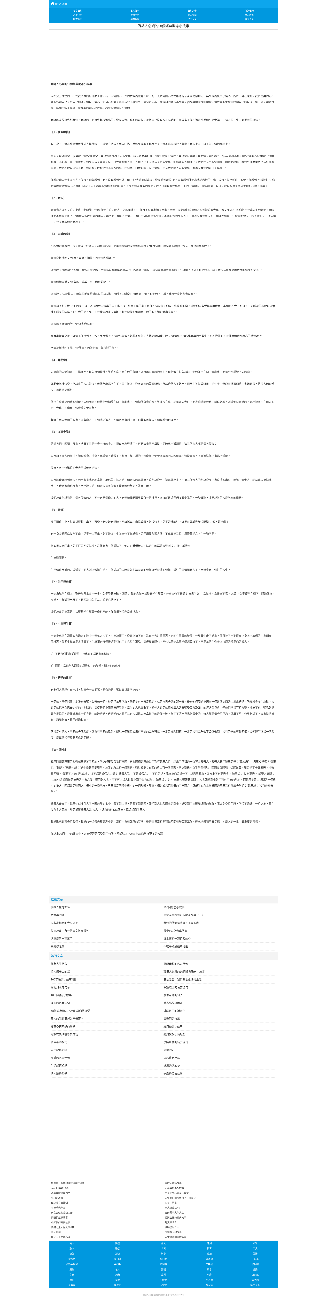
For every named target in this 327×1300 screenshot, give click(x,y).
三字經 (209, 1264)
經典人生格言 (59, 963)
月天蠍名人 (171, 1222)
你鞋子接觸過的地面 (176, 946)
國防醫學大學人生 (174, 1212)
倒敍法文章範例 (59, 1202)
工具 (255, 1248)
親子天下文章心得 (60, 1237)
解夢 (163, 1253)
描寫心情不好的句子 (63, 1026)
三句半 (255, 1259)
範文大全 (255, 1285)
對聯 (71, 1269)
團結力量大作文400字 (62, 1227)
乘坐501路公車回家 (175, 930)
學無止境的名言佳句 (176, 1042)
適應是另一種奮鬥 (62, 938)
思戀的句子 (170, 1050)
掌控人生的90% (60, 907)
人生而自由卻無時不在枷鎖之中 (181, 1197)
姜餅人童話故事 (173, 1183)
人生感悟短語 (59, 1050)
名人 (117, 1269)
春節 (117, 1280)
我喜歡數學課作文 (60, 1193)
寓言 (209, 1269)
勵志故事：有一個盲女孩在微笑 (70, 930)
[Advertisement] (163, 55)
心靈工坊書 (171, 1202)
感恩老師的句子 (173, 995)
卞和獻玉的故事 (173, 1232)
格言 (209, 1248)
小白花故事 (57, 1197)
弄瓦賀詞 (56, 1232)
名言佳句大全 (178, 1295)
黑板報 (255, 1264)
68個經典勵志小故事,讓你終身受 (70, 1010)
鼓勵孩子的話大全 (174, 1010)
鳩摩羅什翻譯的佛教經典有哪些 (67, 1183)
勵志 (117, 1248)
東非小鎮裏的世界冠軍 (64, 923)
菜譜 (255, 1253)
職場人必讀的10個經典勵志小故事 (184, 971)
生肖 (163, 1274)
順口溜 (117, 1259)
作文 (163, 1243)
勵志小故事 (61, 3)
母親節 (71, 1285)
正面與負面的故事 (174, 1188)
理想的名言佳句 (60, 1003)
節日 (71, 1280)
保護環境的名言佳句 (176, 987)
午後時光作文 (58, 1207)
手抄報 (117, 1264)
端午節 (117, 1285)
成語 (209, 1253)
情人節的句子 (59, 1073)
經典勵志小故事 (173, 1026)
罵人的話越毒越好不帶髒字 (67, 1018)
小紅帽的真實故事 (60, 1222)
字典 (71, 1274)
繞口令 (163, 1259)
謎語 (117, 1253)
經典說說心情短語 (174, 1034)
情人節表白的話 (60, 971)
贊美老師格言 (59, 1042)
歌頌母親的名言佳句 (176, 963)
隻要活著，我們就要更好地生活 (183, 979)
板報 (71, 1253)
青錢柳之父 (57, 946)
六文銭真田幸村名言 (175, 1237)
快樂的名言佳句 (173, 1073)
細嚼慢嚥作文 (172, 1227)
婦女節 (209, 1285)
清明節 (255, 1280)
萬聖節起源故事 (59, 1217)
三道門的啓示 (172, 1018)
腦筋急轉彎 (72, 1264)
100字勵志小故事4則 (63, 979)
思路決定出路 (172, 1057)
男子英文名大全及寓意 (177, 1193)
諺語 (163, 1269)
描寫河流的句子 (60, 987)
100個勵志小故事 (174, 907)
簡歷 (117, 1243)
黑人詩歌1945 (172, 1207)
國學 (255, 1243)
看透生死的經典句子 (175, 1217)
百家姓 (255, 1274)
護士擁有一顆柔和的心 (177, 938)
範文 (71, 1243)
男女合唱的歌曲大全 (62, 1212)
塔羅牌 (163, 1264)
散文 (71, 1248)
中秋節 (163, 1280)
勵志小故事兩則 (173, 1003)
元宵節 (163, 1285)
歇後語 (209, 1259)
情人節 (209, 1280)
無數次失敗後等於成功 (64, 1034)
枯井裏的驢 (57, 915)
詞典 (117, 1274)
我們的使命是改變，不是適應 (181, 923)
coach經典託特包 (60, 1188)
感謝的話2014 (172, 1065)
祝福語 (71, 1259)
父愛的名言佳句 (60, 1057)
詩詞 (209, 1243)
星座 (209, 1274)
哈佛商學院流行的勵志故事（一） (184, 915)
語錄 (255, 1269)
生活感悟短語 (59, 1065)
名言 (163, 1248)
